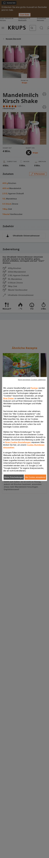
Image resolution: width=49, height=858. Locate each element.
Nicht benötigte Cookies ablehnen (32, 380)
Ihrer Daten (8, 398)
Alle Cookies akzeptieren (35, 477)
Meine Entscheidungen (13, 477)
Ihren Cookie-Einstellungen (18, 442)
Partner (34, 388)
